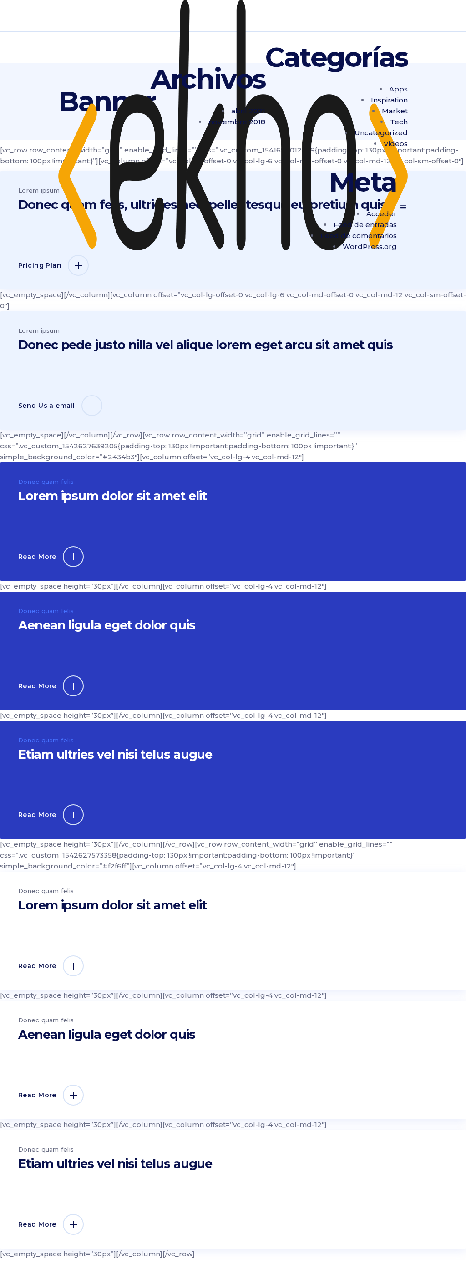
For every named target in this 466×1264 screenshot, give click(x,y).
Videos (396, 143)
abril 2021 (248, 111)
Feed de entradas (365, 224)
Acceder (381, 213)
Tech (399, 121)
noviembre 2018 (236, 121)
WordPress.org (370, 246)
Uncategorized (381, 132)
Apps (398, 89)
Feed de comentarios (358, 235)
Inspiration (389, 100)
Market (395, 111)
